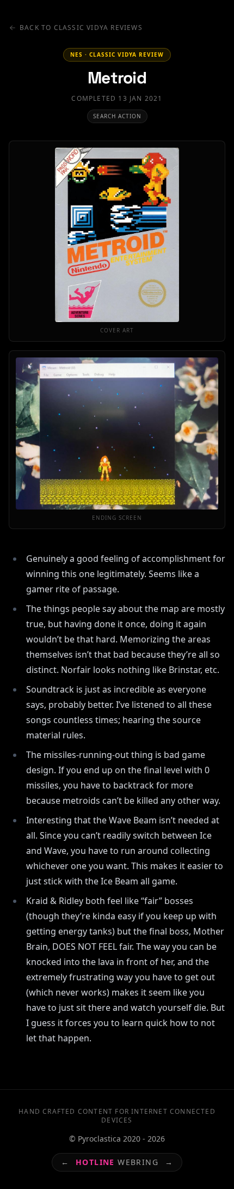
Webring (117, 1162)
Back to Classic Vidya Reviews (81, 27)
